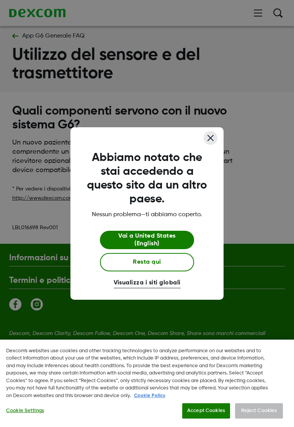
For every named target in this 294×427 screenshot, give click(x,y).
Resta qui (147, 262)
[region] (147, 383)
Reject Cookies (259, 410)
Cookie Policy (149, 395)
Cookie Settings (25, 410)
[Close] (210, 138)
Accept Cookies (206, 410)
